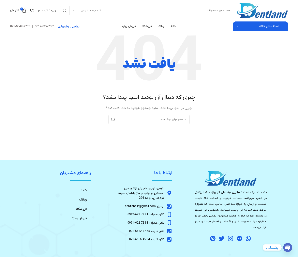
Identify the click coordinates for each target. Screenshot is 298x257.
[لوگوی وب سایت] (262, 10)
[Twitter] (222, 239)
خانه (84, 190)
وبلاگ (83, 200)
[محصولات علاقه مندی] (32, 10)
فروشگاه (81, 209)
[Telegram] (239, 239)
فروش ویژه (79, 218)
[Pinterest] (213, 239)
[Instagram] (231, 239)
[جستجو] (64, 10)
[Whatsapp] (248, 239)
